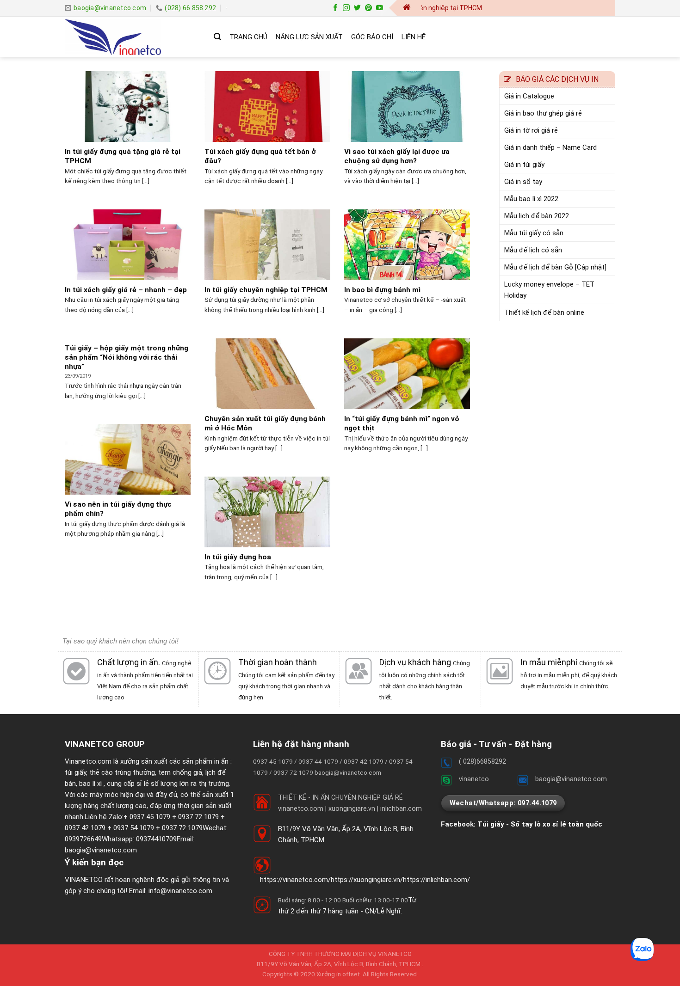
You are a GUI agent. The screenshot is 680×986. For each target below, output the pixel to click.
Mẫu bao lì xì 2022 (531, 199)
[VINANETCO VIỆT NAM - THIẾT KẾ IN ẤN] (132, 37)
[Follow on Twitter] (357, 8)
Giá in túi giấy (524, 164)
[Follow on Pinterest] (368, 8)
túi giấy (75, 772)
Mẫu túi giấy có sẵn (533, 233)
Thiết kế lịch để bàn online (544, 312)
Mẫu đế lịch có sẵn (533, 250)
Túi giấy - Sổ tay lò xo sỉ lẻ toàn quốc (539, 824)
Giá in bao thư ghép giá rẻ (543, 113)
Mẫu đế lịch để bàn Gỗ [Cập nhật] (555, 267)
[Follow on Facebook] (335, 8)
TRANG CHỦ (248, 37)
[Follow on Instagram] (346, 8)
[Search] (217, 37)
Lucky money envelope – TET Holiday (549, 290)
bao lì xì (90, 783)
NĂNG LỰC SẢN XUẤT (309, 37)
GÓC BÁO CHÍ (372, 37)
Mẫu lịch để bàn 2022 (536, 216)
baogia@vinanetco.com (101, 850)
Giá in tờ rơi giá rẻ (531, 130)
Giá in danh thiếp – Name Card (550, 147)
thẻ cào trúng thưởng (122, 772)
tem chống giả (180, 772)
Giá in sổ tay (523, 182)
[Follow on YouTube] (379, 8)
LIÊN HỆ (414, 37)
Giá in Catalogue (529, 96)
